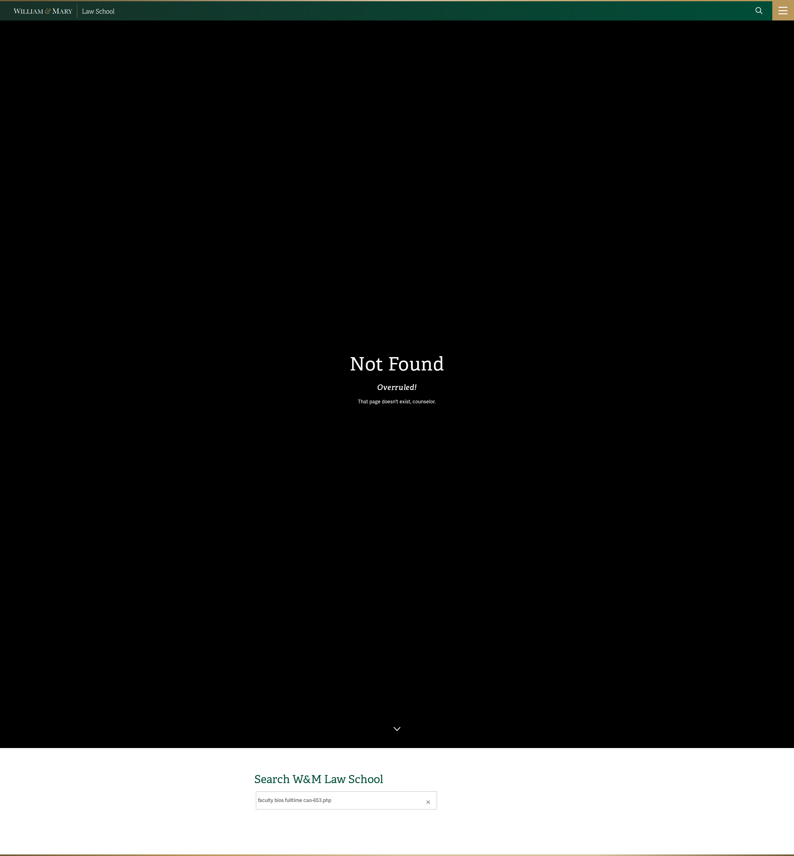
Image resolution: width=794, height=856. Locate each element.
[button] (428, 801)
